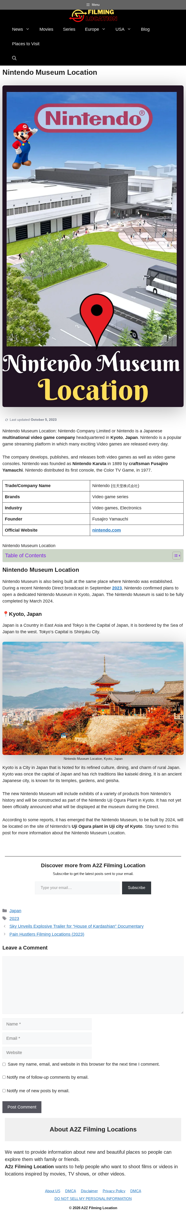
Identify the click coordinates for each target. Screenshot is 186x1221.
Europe (92, 29)
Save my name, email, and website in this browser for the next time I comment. (84, 1064)
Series (69, 29)
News (17, 29)
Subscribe (136, 888)
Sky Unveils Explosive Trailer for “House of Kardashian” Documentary (76, 926)
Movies (46, 29)
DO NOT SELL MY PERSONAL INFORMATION (93, 1199)
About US (52, 1191)
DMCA (70, 1191)
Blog (145, 29)
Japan (15, 910)
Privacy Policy (114, 1191)
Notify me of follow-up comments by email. (48, 1077)
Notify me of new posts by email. (38, 1090)
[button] (14, 58)
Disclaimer (89, 1191)
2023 (14, 918)
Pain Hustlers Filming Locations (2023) (46, 934)
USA (120, 29)
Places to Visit (25, 43)
